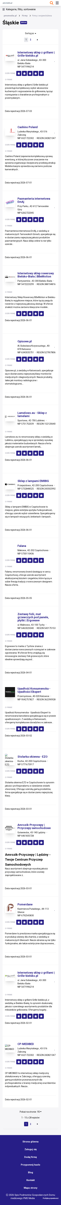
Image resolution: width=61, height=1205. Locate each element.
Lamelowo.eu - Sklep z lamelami (32, 414)
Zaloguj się (31, 1149)
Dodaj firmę (30, 1157)
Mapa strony (30, 1187)
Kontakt (30, 1180)
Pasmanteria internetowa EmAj (34, 200)
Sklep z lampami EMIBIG (33, 481)
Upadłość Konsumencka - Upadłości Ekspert (34, 690)
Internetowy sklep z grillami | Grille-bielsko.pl (36, 54)
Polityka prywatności (50, 1198)
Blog (30, 1172)
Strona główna (30, 1141)
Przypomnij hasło (30, 1164)
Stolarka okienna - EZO (33, 756)
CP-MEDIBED (26, 1044)
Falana (22, 545)
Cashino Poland (28, 127)
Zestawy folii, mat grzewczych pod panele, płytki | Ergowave (33, 617)
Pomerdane (25, 904)
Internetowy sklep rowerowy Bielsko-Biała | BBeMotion (36, 275)
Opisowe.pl (25, 341)
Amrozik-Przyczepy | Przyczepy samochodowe (34, 826)
